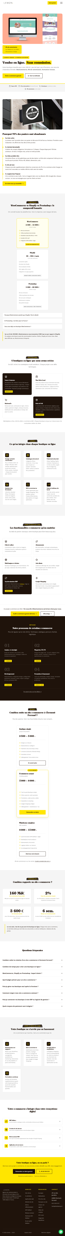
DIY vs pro (41, 1215)
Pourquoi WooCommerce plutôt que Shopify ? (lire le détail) (21, 315)
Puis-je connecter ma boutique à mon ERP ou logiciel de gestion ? (26, 1000)
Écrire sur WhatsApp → (41, 1176)
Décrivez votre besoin (32, 854)
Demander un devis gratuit (23, 1171)
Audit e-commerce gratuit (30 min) (24, 614)
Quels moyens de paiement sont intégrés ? (18, 1006)
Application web (29, 1199)
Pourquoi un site (42, 1202)
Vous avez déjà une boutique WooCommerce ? (18, 326)
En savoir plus (32, 763)
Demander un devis (32, 812)
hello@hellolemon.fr (57, 1206)
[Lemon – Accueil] (8, 3)
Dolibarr (22, 584)
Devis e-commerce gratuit (13, 76)
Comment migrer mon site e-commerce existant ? (20, 993)
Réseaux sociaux (29, 1213)
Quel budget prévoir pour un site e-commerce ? (19, 980)
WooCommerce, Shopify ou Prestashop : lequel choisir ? (22, 973)
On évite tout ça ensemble (13, 183)
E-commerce (28, 1196)
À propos (40, 1193)
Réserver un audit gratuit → (25, 1176)
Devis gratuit (52, 3)
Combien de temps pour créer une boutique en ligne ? (22, 967)
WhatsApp (46, 614)
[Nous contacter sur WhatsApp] (61, 1232)
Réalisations (41, 1196)
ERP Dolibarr (28, 1210)
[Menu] (61, 3)
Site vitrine (28, 1193)
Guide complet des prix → (42, 861)
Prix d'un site (41, 1199)
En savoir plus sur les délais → (32, 692)
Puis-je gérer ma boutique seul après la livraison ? (20, 986)
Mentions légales (45, 1232)
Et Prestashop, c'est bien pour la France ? (16, 321)
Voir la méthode (35, 76)
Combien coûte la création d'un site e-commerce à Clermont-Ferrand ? (28, 960)
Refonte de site (29, 1202)
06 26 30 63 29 (45, 1171)
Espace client (28, 1232)
